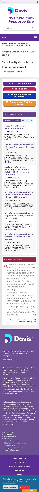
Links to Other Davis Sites (15, 443)
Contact (19, 474)
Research (19, 462)
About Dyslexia (19, 458)
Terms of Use (9, 434)
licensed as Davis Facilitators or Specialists (18, 418)
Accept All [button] (24, 487)
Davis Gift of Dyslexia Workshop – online (15, 127)
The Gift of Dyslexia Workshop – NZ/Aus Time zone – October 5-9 (19, 147)
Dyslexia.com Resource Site (21, 20)
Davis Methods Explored (19, 466)
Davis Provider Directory (15, 447)
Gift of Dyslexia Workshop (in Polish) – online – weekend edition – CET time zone (18, 194)
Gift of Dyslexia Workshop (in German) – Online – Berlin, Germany (18, 236)
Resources (19, 470)
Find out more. (9, 483)
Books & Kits (10, 445)
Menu (3, 2)
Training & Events (12, 449)
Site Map (8, 438)
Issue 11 (20, 71)
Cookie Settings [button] (10, 487)
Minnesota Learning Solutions (27, 322)
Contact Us (9, 433)
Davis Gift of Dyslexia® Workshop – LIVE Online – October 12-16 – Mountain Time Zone (16, 171)
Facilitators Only (12, 450)
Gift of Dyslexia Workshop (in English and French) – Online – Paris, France (19, 215)
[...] (9, 139)
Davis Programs (11, 441)
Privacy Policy (10, 436)
